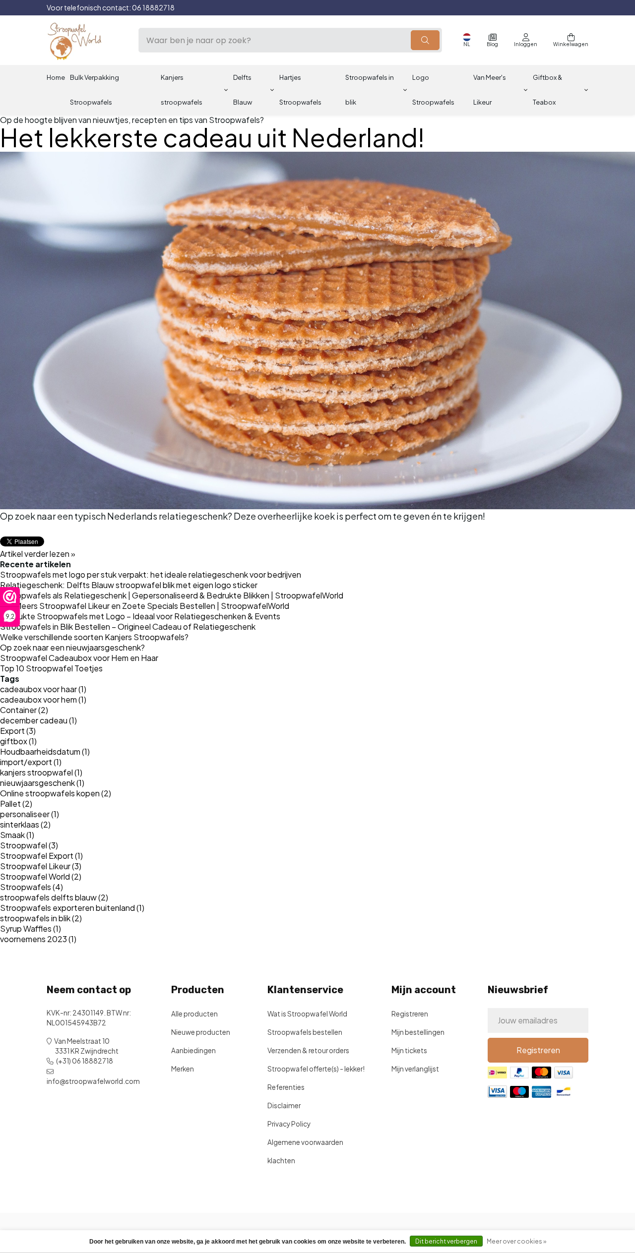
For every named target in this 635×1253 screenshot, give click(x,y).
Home (56, 77)
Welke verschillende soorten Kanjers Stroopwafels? (94, 637)
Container (24, 710)
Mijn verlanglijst (415, 1069)
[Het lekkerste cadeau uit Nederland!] (317, 330)
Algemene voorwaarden (305, 1142)
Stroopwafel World (40, 876)
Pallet (16, 803)
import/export (31, 762)
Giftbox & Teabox (547, 89)
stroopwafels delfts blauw (54, 897)
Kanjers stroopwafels (181, 89)
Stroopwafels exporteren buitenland (72, 907)
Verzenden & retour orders (308, 1050)
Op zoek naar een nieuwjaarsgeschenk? (72, 647)
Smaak (17, 835)
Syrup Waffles (30, 928)
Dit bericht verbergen (446, 1241)
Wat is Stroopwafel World (307, 1014)
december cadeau (38, 720)
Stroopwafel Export (41, 855)
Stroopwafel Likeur (40, 866)
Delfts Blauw (242, 89)
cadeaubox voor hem (43, 699)
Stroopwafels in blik (369, 89)
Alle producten (194, 1014)
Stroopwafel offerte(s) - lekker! (316, 1069)
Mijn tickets (409, 1050)
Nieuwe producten (200, 1032)
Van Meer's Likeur (489, 89)
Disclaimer (284, 1105)
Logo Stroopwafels (433, 89)
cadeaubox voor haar (43, 689)
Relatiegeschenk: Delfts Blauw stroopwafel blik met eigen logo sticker (128, 585)
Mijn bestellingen (417, 1032)
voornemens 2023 (38, 939)
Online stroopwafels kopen (55, 793)
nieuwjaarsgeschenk (42, 782)
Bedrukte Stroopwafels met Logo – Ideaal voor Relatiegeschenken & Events (140, 616)
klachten (281, 1160)
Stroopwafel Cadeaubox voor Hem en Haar (79, 658)
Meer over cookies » (516, 1241)
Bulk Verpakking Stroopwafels (94, 89)
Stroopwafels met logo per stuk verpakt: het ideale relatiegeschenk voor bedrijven (150, 574)
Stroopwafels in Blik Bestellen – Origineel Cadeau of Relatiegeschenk (127, 626)
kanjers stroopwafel (41, 772)
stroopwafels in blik (41, 918)
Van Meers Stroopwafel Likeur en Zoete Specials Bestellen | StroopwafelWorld (144, 605)
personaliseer (29, 814)
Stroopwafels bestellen (304, 1032)
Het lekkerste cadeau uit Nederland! (212, 137)
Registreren (409, 1014)
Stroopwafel (29, 845)
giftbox (18, 741)
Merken (182, 1069)
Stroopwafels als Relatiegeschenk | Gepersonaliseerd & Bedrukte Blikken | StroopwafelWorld (171, 595)
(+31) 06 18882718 (84, 1061)
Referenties (286, 1087)
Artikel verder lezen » (37, 553)
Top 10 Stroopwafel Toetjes (51, 668)
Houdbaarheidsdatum (45, 751)
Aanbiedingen (193, 1050)
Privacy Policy (289, 1124)
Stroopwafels (31, 887)
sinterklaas (25, 824)
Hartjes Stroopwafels (300, 89)
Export (18, 730)
